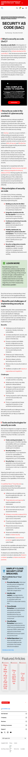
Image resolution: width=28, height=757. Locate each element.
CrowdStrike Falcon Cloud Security (11, 484)
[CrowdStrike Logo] (2, 8)
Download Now (14, 102)
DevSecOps (22, 143)
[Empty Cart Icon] (23, 8)
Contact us (13, 702)
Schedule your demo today (8, 650)
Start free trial (5, 702)
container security (15, 534)
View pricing (22, 702)
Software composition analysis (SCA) (16, 514)
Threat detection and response (14, 500)
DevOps (6, 133)
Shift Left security (11, 143)
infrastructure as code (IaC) (19, 168)
